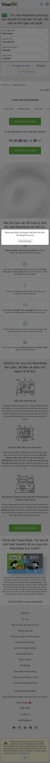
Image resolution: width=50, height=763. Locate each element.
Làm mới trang (25, 241)
